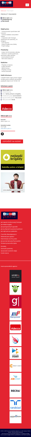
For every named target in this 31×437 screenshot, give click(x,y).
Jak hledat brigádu (6, 224)
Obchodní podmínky (7, 248)
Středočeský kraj (7, 19)
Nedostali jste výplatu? (7, 236)
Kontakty (3, 246)
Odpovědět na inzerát (12, 141)
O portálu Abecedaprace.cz (9, 234)
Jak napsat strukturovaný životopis (11, 222)
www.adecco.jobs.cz (6, 128)
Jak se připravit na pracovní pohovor (12, 229)
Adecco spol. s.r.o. (7, 18)
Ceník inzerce (5, 253)
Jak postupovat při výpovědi (9, 227)
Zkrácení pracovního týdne (9, 243)
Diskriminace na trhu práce (9, 239)
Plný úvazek (5, 21)
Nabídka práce (3, 10)
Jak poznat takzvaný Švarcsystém (11, 241)
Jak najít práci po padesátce (9, 231)
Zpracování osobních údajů (9, 251)
